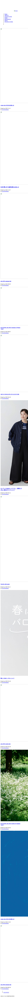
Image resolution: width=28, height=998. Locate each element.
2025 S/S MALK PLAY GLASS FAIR (10, 394)
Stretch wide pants (5, 584)
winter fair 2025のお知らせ (7, 105)
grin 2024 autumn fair (6, 984)
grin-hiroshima (5, 109)
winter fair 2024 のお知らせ (7, 919)
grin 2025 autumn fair (6, 281)
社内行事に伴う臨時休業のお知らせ (10, 187)
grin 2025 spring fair (6, 743)
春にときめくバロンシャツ (7, 678)
